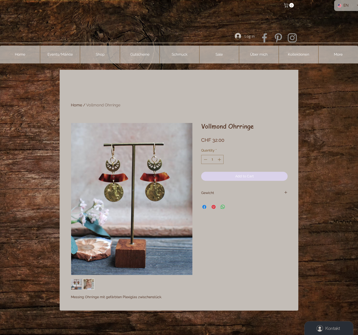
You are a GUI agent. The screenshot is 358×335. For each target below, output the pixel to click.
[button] (289, 5)
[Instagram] (292, 38)
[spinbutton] (212, 159)
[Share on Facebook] (204, 207)
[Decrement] (205, 159)
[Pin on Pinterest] (214, 207)
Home (76, 105)
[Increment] (220, 159)
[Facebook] (264, 38)
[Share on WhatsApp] (223, 207)
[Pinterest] (278, 38)
